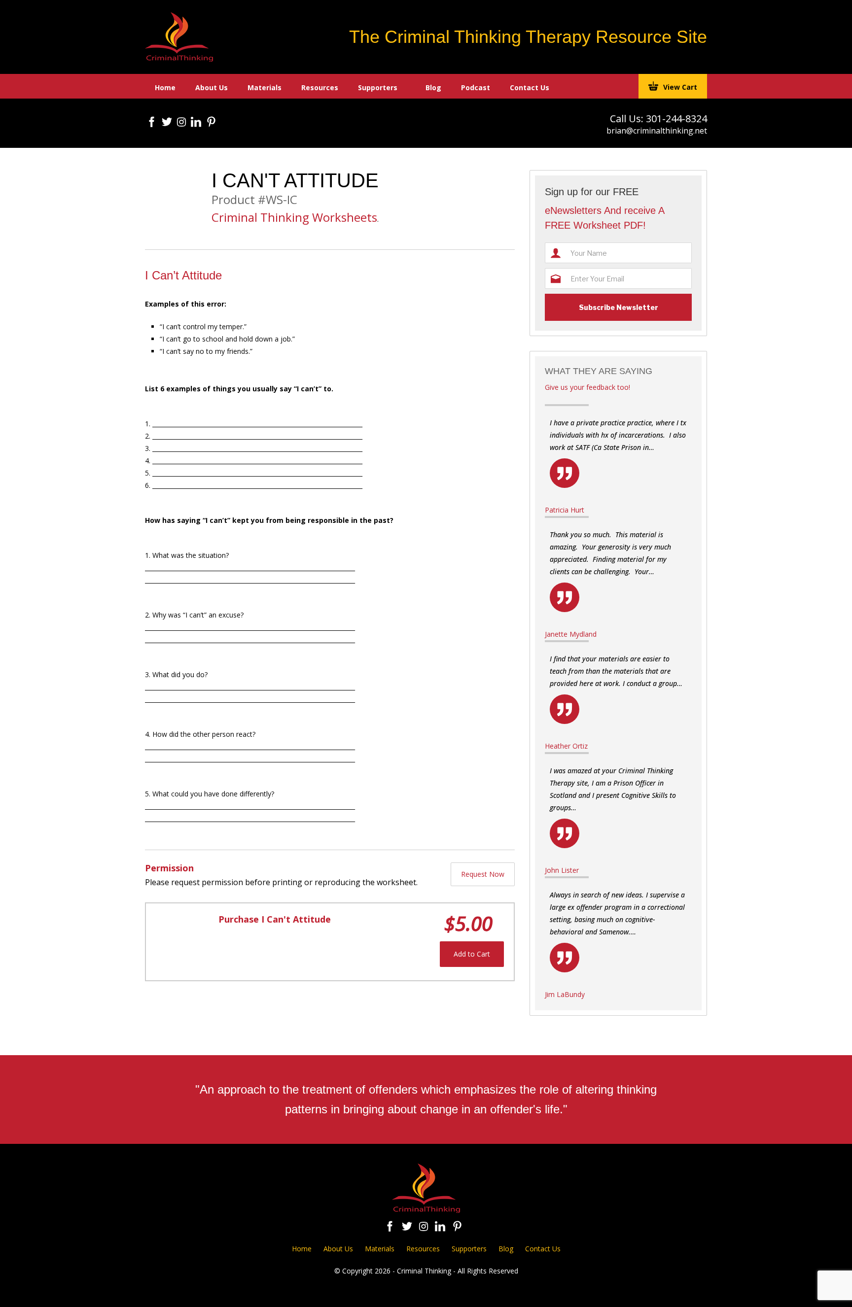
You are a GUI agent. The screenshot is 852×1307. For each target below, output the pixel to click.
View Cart (680, 87)
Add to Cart (472, 954)
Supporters (377, 87)
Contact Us (529, 87)
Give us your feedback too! (587, 387)
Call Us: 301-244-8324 (658, 118)
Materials (265, 87)
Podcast (475, 87)
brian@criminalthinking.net (656, 130)
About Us (211, 87)
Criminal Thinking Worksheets (294, 217)
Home (165, 87)
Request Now (482, 874)
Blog (433, 87)
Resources (319, 87)
